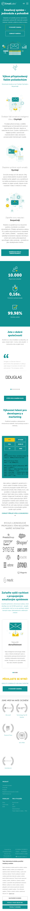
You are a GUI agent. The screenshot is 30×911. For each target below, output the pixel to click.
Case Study (5, 804)
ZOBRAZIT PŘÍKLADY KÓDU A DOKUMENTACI (15, 513)
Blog (3, 802)
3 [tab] (15, 389)
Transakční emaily (7, 785)
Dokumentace (16, 809)
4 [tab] (17, 389)
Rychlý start (15, 802)
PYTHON (20, 439)
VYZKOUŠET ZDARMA (15, 27)
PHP (9, 439)
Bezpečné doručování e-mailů (10, 791)
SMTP (13, 806)
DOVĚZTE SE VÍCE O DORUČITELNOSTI (15, 252)
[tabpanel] (15, 367)
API (13, 804)
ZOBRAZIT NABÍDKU (15, 33)
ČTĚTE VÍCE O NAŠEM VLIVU (15, 398)
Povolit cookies (15, 907)
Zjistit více (11, 893)
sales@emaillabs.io (22, 856)
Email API (4, 787)
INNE (20, 448)
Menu (27, 3)
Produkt (4, 789)
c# (9, 448)
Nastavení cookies (15, 898)
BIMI (3, 806)
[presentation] (9, 439)
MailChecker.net (6, 794)
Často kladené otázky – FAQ (19, 811)
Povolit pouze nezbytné (15, 902)
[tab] (9, 440)
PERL (9, 444)
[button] (13, 672)
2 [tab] (13, 389)
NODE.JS (20, 444)
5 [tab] (19, 389)
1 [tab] (11, 389)
